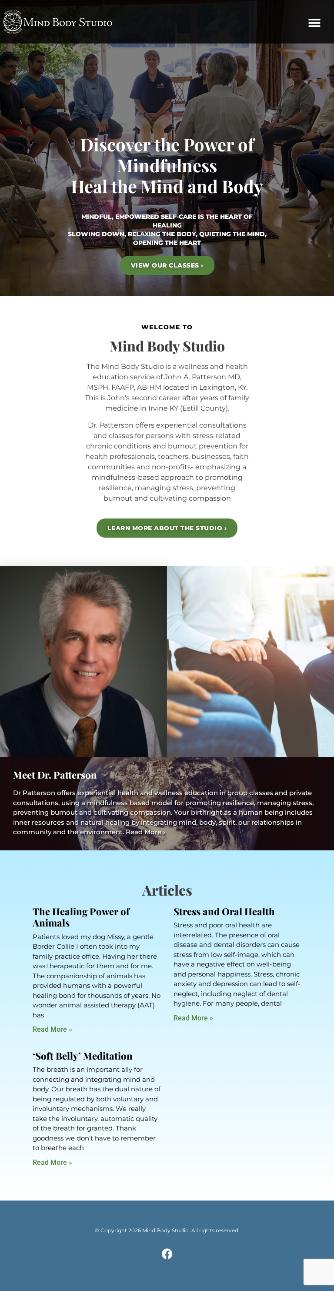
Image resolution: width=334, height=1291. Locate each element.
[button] (314, 23)
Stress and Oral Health (224, 911)
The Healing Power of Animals (81, 917)
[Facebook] (167, 1254)
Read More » (52, 1029)
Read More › (145, 832)
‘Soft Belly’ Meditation (83, 1055)
